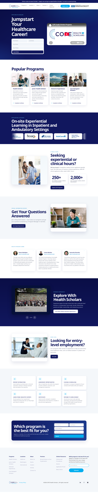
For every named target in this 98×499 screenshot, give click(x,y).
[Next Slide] (34, 317)
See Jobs (54, 356)
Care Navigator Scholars (13, 472)
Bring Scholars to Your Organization (45, 460)
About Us (32, 459)
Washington (23, 462)
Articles (32, 467)
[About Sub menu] (40, 5)
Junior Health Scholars (12, 463)
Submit (57, 436)
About (38, 5)
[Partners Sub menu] (47, 5)
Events (32, 462)
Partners (44, 5)
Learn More (16, 52)
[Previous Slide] (27, 317)
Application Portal (60, 466)
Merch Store (59, 469)
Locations (31, 5)
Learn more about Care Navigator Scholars (77, 89)
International (23, 465)
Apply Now (65, 6)
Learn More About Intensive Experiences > (65, 311)
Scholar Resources (52, 6)
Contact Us (33, 470)
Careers (32, 465)
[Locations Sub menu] (34, 5)
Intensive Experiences (12, 467)
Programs (24, 5)
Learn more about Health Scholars (20, 89)
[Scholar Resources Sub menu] (58, 6)
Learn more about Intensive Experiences (58, 89)
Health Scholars (13, 459)
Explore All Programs (57, 187)
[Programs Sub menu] (26, 5)
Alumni (58, 464)
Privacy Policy (22, 482)
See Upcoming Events (18, 226)
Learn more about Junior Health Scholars (39, 89)
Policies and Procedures (59, 460)
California (22, 459)
